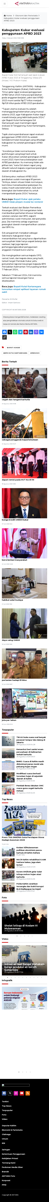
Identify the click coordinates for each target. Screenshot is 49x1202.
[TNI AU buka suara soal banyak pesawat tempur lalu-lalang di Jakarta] (8, 741)
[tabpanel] (24, 919)
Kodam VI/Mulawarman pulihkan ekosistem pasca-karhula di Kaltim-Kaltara (29, 850)
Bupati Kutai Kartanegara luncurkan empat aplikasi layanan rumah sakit (24, 289)
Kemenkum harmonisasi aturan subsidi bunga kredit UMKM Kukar (22, 518)
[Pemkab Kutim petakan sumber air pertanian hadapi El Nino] (24, 663)
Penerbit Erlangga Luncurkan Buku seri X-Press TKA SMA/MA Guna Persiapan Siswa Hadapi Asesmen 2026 (23, 837)
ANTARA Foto (8, 1176)
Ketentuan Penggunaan (13, 1154)
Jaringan (6, 1150)
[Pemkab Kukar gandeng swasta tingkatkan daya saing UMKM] (24, 623)
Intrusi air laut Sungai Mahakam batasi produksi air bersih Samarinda (24, 967)
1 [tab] (17, 936)
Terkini (5, 1101)
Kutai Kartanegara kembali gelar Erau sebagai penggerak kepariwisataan (21, 438)
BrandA (5, 1172)
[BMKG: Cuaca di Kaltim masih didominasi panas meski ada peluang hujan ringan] (8, 765)
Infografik (7, 980)
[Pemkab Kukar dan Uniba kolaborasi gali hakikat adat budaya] (24, 583)
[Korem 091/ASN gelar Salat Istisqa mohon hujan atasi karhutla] (8, 875)
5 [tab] (32, 936)
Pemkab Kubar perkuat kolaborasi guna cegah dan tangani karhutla (22, 398)
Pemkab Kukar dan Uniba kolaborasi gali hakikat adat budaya (22, 598)
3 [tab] (24, 936)
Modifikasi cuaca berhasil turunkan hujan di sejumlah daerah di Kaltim (29, 776)
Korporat (6, 1180)
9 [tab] (37, 977)
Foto (4, 897)
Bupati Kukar (13, 348)
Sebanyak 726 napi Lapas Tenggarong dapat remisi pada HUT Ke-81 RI (21, 478)
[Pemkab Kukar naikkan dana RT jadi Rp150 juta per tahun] (24, 703)
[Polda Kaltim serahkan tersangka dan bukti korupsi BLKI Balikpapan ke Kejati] (8, 887)
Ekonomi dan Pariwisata (26, 15)
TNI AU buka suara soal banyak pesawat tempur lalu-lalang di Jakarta (31, 740)
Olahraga (6, 1134)
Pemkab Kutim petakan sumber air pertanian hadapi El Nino (20, 678)
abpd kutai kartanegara (15, 353)
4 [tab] (28, 936)
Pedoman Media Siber (12, 1167)
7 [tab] (30, 977)
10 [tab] (41, 977)
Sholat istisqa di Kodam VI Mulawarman (21, 927)
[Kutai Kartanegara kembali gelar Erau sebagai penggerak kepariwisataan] (24, 423)
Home (9, 15)
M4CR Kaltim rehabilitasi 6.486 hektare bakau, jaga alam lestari (31, 862)
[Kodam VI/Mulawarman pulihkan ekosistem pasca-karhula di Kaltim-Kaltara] (8, 851)
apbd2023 (34, 353)
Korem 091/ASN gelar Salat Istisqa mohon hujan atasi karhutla (29, 874)
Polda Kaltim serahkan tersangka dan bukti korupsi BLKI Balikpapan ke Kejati (30, 886)
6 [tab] (26, 977)
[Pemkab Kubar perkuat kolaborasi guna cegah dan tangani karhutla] (24, 383)
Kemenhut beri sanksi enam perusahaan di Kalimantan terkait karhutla (29, 752)
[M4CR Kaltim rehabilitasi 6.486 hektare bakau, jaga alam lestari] (8, 863)
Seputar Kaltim (9, 1125)
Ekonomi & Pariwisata (12, 1130)
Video (5, 939)
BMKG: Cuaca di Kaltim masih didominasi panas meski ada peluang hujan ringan (30, 764)
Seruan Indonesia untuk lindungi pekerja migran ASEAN (24, 1063)
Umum (5, 1139)
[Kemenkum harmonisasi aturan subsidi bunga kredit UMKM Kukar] (24, 503)
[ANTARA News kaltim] (27, 4)
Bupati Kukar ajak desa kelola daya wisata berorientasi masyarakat (23, 558)
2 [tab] (20, 936)
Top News (7, 799)
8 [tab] (34, 977)
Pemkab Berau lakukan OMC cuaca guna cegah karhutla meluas (30, 788)
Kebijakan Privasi (10, 1158)
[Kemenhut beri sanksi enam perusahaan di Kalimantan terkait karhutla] (8, 753)
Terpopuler (8, 730)
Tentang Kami (8, 1163)
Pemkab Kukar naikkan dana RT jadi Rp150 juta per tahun (23, 718)
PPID (4, 1185)
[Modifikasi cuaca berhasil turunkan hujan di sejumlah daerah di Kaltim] (8, 777)
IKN (3, 1143)
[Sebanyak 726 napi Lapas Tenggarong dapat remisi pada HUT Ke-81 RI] (24, 463)
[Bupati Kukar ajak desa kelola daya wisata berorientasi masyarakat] (24, 543)
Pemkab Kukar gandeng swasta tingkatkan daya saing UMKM (24, 638)
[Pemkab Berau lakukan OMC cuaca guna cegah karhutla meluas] (8, 789)
